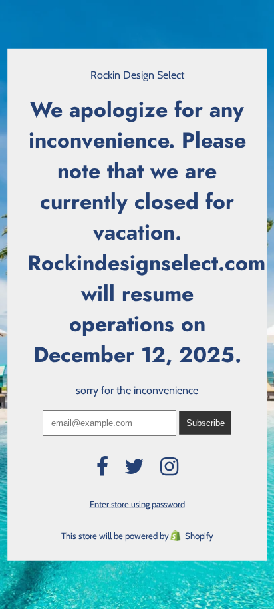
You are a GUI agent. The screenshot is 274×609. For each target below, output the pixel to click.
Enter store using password (137, 504)
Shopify (199, 535)
